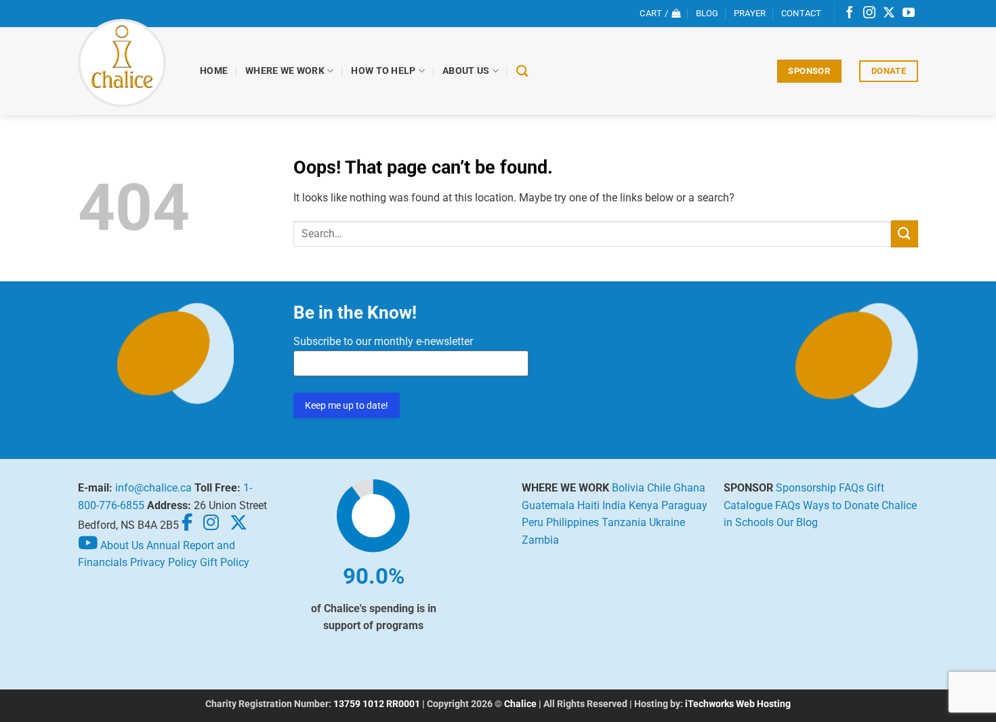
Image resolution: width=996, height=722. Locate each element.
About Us (465, 71)
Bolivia (628, 487)
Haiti (588, 505)
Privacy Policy (163, 562)
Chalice (520, 704)
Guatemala (548, 505)
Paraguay (684, 505)
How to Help (383, 71)
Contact (801, 13)
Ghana (689, 487)
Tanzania (624, 522)
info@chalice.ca (153, 487)
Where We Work (285, 71)
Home (214, 71)
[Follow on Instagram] (869, 13)
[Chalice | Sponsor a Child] (129, 63)
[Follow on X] (889, 13)
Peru (532, 522)
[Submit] (904, 233)
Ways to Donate (841, 505)
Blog (707, 13)
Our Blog (797, 522)
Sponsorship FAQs (820, 487)
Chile (659, 487)
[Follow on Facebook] (850, 13)
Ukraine (667, 522)
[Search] (522, 71)
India (614, 505)
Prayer (750, 13)
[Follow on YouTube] (908, 13)
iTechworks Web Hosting (738, 704)
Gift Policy (224, 562)
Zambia (540, 540)
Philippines (572, 522)
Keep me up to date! (346, 405)
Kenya (644, 505)
